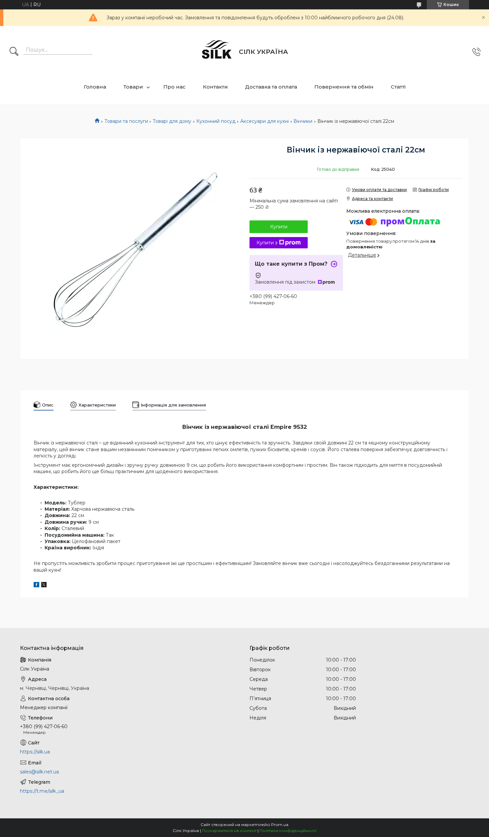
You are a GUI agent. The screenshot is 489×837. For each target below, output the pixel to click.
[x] (44, 586)
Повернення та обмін (344, 87)
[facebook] (36, 586)
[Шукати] (14, 52)
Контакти (215, 87)
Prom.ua (279, 824)
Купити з (266, 243)
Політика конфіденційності (287, 830)
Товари (133, 87)
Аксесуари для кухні (264, 121)
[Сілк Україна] (217, 52)
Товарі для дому (172, 121)
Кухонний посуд (216, 121)
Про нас (174, 87)
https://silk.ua (35, 752)
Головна (95, 87)
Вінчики (302, 121)
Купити (278, 227)
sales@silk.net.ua (39, 772)
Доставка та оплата (271, 87)
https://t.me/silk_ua (42, 791)
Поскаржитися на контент (229, 830)
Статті (398, 87)
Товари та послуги (126, 121)
